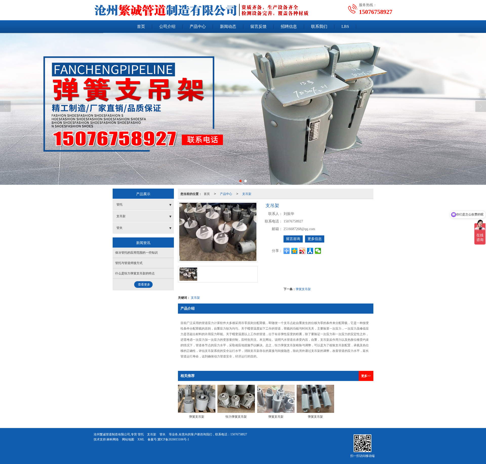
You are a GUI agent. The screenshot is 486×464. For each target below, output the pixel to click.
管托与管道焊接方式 (129, 263)
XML (140, 439)
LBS (345, 26)
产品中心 (198, 26)
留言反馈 (258, 26)
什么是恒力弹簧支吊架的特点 (135, 273)
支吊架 (246, 193)
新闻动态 (228, 26)
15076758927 (238, 434)
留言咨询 (293, 239)
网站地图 (128, 439)
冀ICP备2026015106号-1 (173, 439)
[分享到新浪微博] (302, 251)
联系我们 (319, 26)
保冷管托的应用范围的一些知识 (136, 252)
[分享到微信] (318, 251)
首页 (141, 26)
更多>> (366, 376)
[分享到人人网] (310, 251)
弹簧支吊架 (303, 289)
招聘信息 (289, 26)
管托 (119, 204)
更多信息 (315, 239)
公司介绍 (167, 26)
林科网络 (113, 439)
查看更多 (144, 284)
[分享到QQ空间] (294, 251)
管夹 (119, 228)
